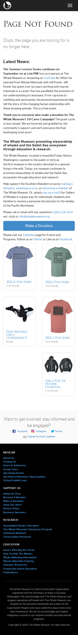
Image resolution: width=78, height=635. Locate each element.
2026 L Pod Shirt (57, 337)
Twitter (37, 239)
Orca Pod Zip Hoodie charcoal (55, 383)
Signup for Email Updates (41, 436)
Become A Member (14, 497)
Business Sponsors (14, 512)
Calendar (29, 235)
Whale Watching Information (20, 557)
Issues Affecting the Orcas (18, 550)
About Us (8, 458)
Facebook (66, 239)
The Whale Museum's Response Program (27, 529)
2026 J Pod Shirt (57, 282)
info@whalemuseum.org (34, 216)
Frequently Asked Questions (20, 568)
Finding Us (9, 461)
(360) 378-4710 (63, 212)
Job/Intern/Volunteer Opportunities (24, 476)
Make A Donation (13, 501)
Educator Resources (15, 564)
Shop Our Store (12, 504)
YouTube (49, 78)
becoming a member (55, 188)
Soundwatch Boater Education (21, 525)
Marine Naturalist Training (18, 561)
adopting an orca (27, 188)
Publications (10, 572)
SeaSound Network (14, 533)
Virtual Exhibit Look (15, 480)
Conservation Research (17, 536)
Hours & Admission (14, 465)
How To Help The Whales (17, 553)
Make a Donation (39, 226)
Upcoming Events (13, 473)
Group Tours (10, 469)
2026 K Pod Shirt (18, 281)
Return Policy (11, 508)
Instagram (41, 431)
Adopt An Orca (12, 493)
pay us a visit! (51, 192)
